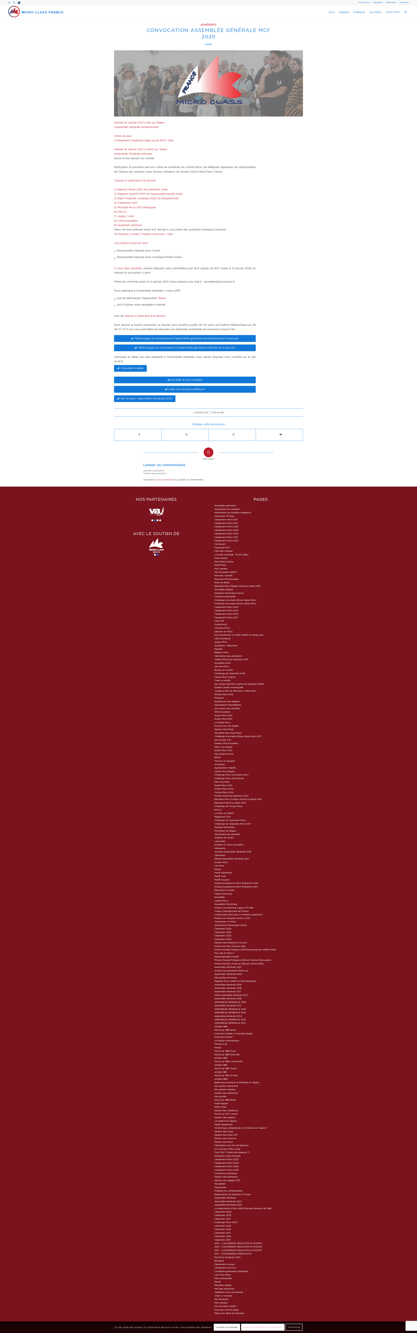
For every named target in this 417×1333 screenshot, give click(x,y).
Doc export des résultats (227, 708)
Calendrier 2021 (222, 1219)
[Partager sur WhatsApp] (234, 434)
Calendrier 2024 (222, 928)
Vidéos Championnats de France (231, 911)
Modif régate (221, 1103)
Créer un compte (223, 1296)
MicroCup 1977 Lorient (226, 1114)
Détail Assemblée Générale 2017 (231, 995)
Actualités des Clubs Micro (228, 733)
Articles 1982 (220, 1065)
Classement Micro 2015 (226, 614)
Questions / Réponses (225, 645)
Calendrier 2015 (222, 1240)
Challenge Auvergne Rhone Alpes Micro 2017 (238, 736)
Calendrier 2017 (222, 1233)
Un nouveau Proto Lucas (227, 1149)
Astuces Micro (221, 666)
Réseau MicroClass (224, 729)
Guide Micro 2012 (223, 785)
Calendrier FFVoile (224, 516)
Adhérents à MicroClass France (230, 925)
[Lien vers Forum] (19, 2)
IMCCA (218, 810)
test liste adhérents (224, 1289)
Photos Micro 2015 (223, 694)
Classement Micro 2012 (226, 523)
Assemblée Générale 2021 (227, 967)
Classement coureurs (225, 1268)
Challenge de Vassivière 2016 (229, 673)
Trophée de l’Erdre (224, 837)
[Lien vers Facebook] (9, 2)
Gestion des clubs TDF (226, 1135)
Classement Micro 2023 (226, 1159)
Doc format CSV (222, 740)
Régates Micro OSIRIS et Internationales (235, 981)
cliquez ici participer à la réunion (145, 315)
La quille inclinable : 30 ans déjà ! (231, 554)
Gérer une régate (223, 747)
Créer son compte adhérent (186, 389)
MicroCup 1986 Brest (225, 1030)
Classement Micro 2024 (226, 1163)
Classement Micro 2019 (226, 533)
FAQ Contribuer (222, 638)
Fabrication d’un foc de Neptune (231, 1145)
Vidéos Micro (221, 901)
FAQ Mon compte (223, 551)
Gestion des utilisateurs (226, 1110)
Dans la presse (222, 782)
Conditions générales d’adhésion (231, 1271)
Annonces (219, 764)
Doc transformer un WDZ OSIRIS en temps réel (238, 635)
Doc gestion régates (224, 1089)
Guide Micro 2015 (223, 719)
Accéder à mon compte (186, 379)
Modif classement (223, 1124)
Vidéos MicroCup (223, 894)
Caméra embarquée (225, 596)
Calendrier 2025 (222, 932)
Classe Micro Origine (225, 677)
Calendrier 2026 (222, 939)
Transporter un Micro (225, 921)
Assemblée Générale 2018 (227, 988)
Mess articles (220, 558)
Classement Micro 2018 (226, 530)
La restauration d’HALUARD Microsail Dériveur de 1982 (243, 1208)
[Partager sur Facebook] (139, 434)
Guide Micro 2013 (223, 750)
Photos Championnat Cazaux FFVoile (233, 908)
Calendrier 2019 (222, 1226)
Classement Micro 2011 (226, 519)
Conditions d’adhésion (225, 1173)
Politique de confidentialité (228, 1191)
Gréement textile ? (224, 1037)
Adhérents (404, 2)
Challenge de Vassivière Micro (230, 820)
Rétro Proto (220, 1107)
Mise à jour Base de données (229, 1313)
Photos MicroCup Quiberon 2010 (231, 796)
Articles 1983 (220, 1058)
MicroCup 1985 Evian (225, 1051)
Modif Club (220, 876)
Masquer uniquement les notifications (263, 1327)
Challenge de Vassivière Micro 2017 (232, 824)
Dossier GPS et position (226, 743)
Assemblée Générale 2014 (228, 1016)
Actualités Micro (222, 663)
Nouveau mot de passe (226, 1310)
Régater (218, 649)
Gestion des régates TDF (227, 1180)
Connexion (219, 544)
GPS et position (222, 712)
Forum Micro (364, 2)
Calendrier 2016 (222, 1236)
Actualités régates (223, 589)
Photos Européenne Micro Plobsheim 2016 (236, 883)
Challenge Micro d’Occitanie (229, 778)
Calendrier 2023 (222, 1212)
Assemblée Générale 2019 (227, 984)
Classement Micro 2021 (226, 537)
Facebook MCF (222, 547)
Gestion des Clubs (223, 1131)
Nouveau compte (223, 575)
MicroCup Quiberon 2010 (227, 1257)
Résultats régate (222, 1285)
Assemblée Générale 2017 (227, 991)
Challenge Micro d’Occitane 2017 (231, 775)
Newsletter (378, 2)
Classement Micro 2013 (226, 607)
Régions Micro (221, 652)
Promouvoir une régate (226, 726)
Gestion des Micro (223, 1142)
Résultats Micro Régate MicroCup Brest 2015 (237, 586)
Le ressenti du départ (225, 1121)
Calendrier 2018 (222, 1229)
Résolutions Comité (224, 890)
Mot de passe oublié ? (225, 572)
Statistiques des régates (226, 701)
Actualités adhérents (225, 505)
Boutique (219, 1261)
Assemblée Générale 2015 (227, 1005)
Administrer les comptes (226, 509)
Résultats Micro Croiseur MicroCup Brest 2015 (237, 799)
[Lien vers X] (14, 2)
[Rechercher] (405, 12)
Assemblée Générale (225, 1198)
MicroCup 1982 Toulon (225, 1068)
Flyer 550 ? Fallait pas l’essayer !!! (232, 1152)
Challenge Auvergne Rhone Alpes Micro (235, 600)
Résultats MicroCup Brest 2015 (230, 803)
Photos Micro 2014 (223, 792)
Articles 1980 (221, 1079)
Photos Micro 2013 (223, 789)
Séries (217, 757)
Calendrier (219, 855)
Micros (217, 869)
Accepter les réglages (227, 1327)
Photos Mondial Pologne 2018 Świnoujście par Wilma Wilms (245, 949)
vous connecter (164, 479)
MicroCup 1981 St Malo (225, 1075)
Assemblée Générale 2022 (228, 1201)
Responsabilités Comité (226, 956)
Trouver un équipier (224, 761)
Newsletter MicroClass (225, 904)
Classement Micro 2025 (226, 1166)
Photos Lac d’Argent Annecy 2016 (232, 918)
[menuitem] (364, 2)
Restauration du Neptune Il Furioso (232, 1194)
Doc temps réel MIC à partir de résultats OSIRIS (239, 684)
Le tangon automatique (226, 1040)
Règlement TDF (222, 817)
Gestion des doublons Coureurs (230, 942)
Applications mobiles (225, 768)
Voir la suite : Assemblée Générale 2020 (146, 398)
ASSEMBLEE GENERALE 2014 (230, 1012)
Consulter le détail (132, 368)
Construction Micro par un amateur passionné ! (238, 914)
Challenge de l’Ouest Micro (228, 806)
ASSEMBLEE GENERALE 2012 (230, 1023)
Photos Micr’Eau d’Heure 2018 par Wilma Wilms (239, 963)
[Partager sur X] (187, 434)
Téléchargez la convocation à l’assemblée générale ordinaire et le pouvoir (186, 347)
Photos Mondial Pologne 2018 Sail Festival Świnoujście (242, 960)
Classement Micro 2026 (226, 1170)
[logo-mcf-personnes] (208, 83)
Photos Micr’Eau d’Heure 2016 (229, 946)
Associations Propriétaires (227, 705)
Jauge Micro (220, 642)
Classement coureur (224, 1264)
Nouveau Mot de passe (226, 579)
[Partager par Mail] (281, 434)
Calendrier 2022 (222, 1215)
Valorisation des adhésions (228, 656)
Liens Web (219, 841)
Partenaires (391, 2)
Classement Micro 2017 (226, 617)
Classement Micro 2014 (226, 610)
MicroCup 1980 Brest (225, 1100)
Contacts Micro (222, 628)
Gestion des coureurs (225, 1138)
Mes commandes (223, 1278)
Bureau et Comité (223, 670)
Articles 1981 (220, 1072)
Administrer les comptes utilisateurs (232, 512)
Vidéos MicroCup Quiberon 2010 (231, 659)
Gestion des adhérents (226, 1093)
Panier (217, 1282)
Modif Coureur (221, 880)
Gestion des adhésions (226, 1177)
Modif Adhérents (223, 873)
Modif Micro (220, 565)
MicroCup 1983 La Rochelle (228, 1061)
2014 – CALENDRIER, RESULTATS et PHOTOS (238, 1243)
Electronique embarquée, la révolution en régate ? (240, 1128)
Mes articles (220, 1096)
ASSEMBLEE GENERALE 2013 (230, 1019)
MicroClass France (223, 561)
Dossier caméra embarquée (228, 687)
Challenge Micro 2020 (225, 1222)
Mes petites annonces (225, 977)
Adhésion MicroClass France (229, 593)
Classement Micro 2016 (226, 526)
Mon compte (220, 568)
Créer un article (222, 680)
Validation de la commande (228, 1292)
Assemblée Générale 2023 (228, 1205)
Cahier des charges (224, 771)
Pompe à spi (220, 1044)
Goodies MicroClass (224, 827)
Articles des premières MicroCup (231, 970)
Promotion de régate (225, 831)
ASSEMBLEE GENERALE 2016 (230, 1002)
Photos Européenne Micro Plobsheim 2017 (236, 887)
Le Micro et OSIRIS (224, 813)
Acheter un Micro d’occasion (229, 844)
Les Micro (219, 865)
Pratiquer (219, 698)
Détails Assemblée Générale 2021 (231, 858)
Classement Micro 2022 (226, 540)
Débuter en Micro (223, 631)
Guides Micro (221, 862)
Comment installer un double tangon (233, 1033)
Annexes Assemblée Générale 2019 (232, 851)
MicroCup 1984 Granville (227, 1054)
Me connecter (221, 1299)
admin (220, 412)
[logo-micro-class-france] (36, 12)
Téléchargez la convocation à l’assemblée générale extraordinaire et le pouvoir (187, 338)
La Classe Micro (222, 722)
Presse (217, 1047)
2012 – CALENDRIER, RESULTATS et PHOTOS (238, 1250)
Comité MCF (220, 624)
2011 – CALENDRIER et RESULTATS (232, 1253)
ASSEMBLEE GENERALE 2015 (230, 1009)
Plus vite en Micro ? (224, 953)
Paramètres (294, 1327)
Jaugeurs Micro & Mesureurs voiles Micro (235, 691)
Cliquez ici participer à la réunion (135, 180)
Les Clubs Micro (222, 1275)
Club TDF (219, 621)
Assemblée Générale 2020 (228, 974)
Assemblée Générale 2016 (227, 998)
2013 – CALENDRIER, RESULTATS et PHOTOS (238, 1246)
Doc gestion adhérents (226, 1086)
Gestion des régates (224, 1117)
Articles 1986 (220, 1026)
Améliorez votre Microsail (227, 1156)
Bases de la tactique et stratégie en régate (236, 1082)
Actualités (219, 897)
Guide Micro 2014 (223, 715)
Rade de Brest (221, 582)
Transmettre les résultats (227, 834)
